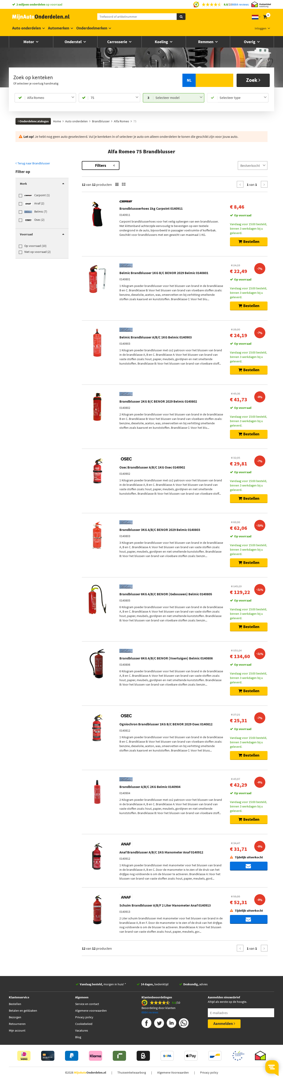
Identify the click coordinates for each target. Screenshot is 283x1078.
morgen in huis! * (103, 984)
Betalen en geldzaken (23, 1011)
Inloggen (260, 28)
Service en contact (87, 1004)
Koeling (162, 41)
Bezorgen (15, 1017)
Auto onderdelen (26, 28)
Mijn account (17, 1030)
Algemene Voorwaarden (173, 1072)
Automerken (58, 28)
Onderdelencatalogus (34, 121)
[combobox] (50, 97)
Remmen (206, 41)
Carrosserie (117, 41)
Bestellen (15, 1004)
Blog (78, 1037)
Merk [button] (23, 184)
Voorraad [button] (26, 234)
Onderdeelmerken (91, 28)
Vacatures (81, 1030)
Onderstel (73, 41)
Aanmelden (223, 1023)
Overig (250, 41)
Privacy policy (84, 1017)
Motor (29, 41)
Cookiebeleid (83, 1024)
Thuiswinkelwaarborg (131, 1072)
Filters (100, 165)
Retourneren (17, 1024)
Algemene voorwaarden (91, 1011)
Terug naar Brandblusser (33, 163)
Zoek (252, 80)
